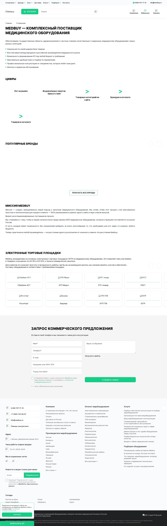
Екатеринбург (75, 499)
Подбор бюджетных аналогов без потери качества (139, 437)
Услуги (45, 3)
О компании (9, 3)
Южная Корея (51, 464)
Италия (48, 458)
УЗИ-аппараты (90, 419)
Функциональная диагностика (96, 425)
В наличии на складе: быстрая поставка (139, 453)
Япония (48, 467)
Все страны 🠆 (51, 470)
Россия (48, 437)
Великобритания (52, 452)
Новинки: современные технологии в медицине (138, 462)
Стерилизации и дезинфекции (96, 416)
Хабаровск (42, 502)
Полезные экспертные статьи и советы (61, 422)
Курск (72, 502)
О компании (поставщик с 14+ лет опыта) (62, 411)
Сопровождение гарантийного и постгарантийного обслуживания (137, 422)
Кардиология (90, 449)
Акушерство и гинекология (95, 413)
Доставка (37, 3)
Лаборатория (90, 443)
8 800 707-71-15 (140, 3)
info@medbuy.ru (156, 3)
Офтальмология (91, 437)
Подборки (55, 3)
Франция (49, 461)
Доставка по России (53, 419)
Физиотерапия (90, 422)
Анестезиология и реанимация (96, 411)
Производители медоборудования (61, 433)
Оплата (48, 416)
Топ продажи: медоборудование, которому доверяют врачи (140, 457)
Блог (29, 3)
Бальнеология (90, 440)
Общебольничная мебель (95, 452)
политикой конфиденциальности (10, 510)
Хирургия (88, 428)
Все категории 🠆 (91, 461)
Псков (40, 499)
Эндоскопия (89, 458)
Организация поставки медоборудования (140, 416)
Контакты (66, 3)
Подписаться (32, 475)
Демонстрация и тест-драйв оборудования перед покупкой (140, 432)
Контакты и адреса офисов (56, 428)
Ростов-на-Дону (11, 499)
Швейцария (50, 446)
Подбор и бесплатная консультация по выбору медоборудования (142, 412)
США (47, 449)
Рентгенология (90, 431)
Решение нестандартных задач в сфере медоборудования (139, 427)
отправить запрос (110, 380)
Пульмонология (91, 455)
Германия (49, 455)
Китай (48, 443)
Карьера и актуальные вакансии (58, 425)
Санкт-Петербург (12, 502)
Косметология (90, 446)
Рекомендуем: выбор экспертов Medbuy (139, 450)
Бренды (21, 3)
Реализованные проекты (55, 413)
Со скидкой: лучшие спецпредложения (139, 466)
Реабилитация (90, 434)
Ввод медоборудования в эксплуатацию (139, 418)
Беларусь (49, 440)
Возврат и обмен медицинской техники (139, 441)
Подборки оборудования (135, 446)
